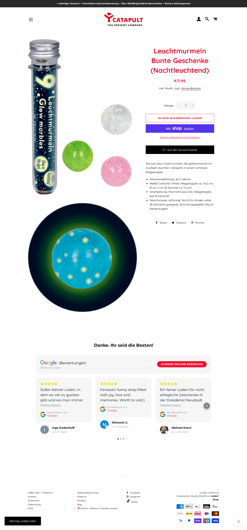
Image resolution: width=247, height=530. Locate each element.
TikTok (134, 502)
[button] (180, 149)
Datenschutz (34, 504)
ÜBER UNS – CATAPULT (40, 492)
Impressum (34, 500)
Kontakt (32, 496)
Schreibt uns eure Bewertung (182, 364)
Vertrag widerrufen (22, 521)
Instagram (134, 496)
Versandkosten (191, 88)
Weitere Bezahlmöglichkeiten (180, 137)
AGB (30, 508)
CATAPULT (213, 492)
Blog (79, 504)
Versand (81, 500)
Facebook (134, 492)
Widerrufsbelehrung (87, 492)
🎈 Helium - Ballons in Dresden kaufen (97, 508)
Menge (168, 105)
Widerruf (81, 496)
